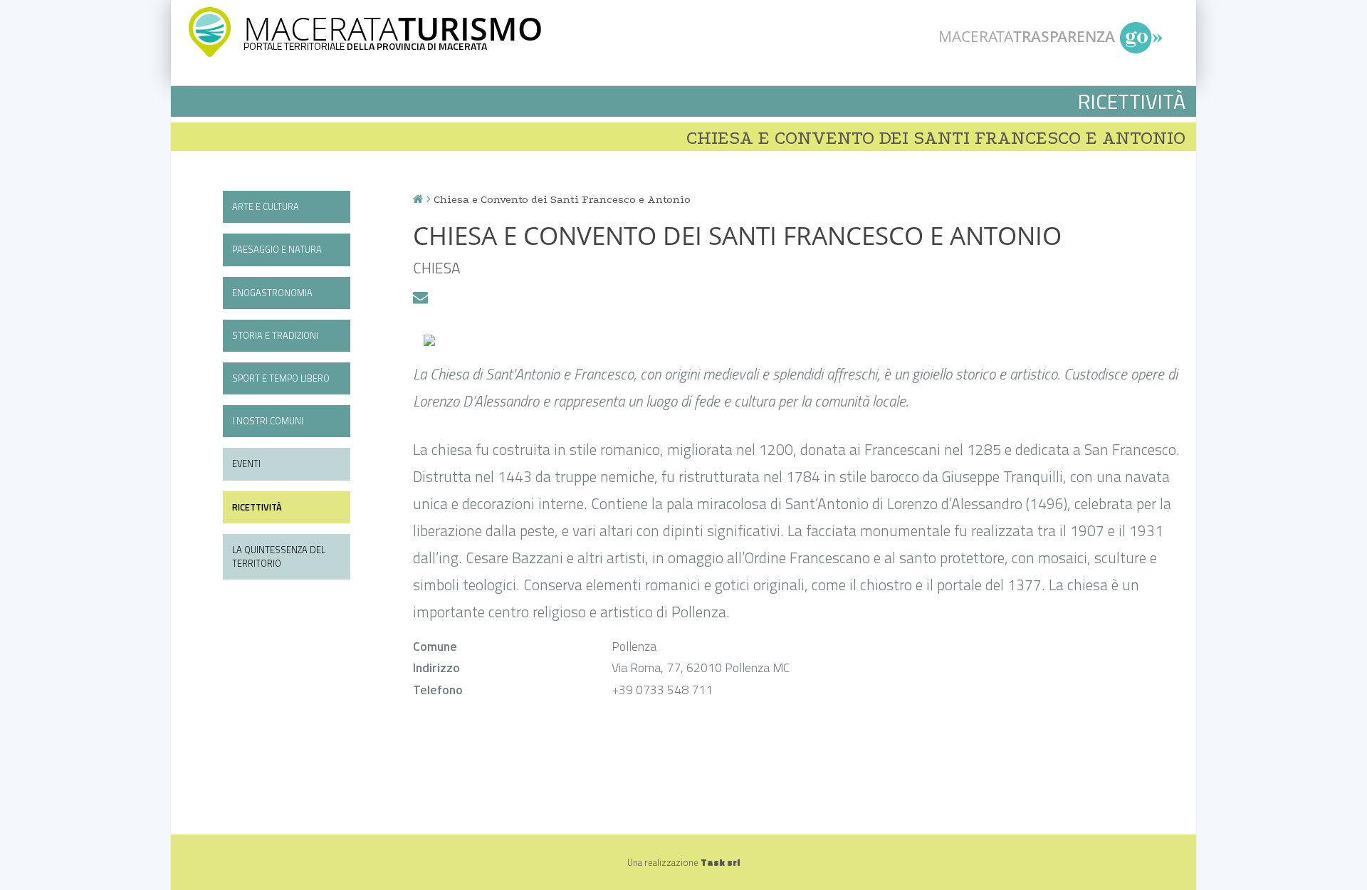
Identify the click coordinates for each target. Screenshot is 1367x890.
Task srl (720, 862)
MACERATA (393, 28)
